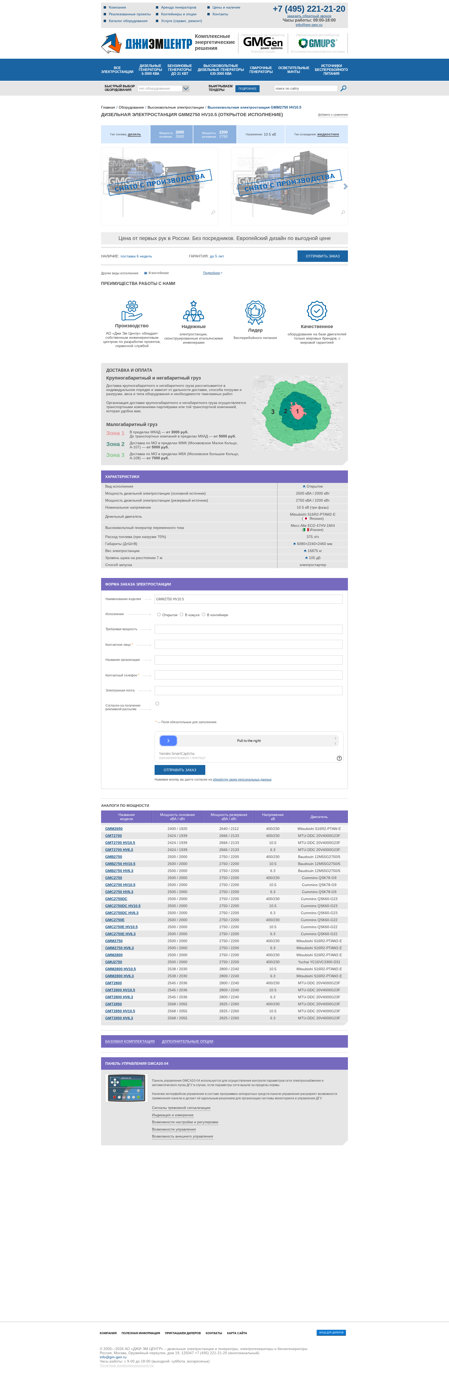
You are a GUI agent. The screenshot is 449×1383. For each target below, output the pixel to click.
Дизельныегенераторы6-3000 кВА (150, 70)
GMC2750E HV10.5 (121, 927)
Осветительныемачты (293, 70)
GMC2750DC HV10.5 (123, 906)
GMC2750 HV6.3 (119, 892)
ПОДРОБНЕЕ (247, 88)
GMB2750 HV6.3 (119, 871)
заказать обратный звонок (309, 16)
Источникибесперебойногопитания (331, 70)
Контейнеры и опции (178, 14)
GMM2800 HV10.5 (120, 969)
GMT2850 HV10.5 (120, 1011)
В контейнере (217, 615)
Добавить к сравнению (333, 114)
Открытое (170, 615)
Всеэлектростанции (117, 70)
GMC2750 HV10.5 (120, 885)
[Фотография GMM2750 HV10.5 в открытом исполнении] (159, 182)
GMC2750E (114, 920)
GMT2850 (113, 1004)
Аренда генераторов (178, 7)
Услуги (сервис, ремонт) (181, 21)
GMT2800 (113, 983)
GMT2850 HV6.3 (119, 1018)
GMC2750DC (116, 899)
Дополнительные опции (187, 1041)
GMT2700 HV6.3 (119, 850)
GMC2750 (113, 878)
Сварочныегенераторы (261, 70)
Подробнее (211, 273)
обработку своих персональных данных (242, 779)
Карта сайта (237, 1333)
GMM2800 (114, 955)
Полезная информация (141, 1333)
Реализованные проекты (130, 14)
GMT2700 (113, 836)
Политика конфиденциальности (127, 1365)
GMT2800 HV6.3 (119, 997)
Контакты (220, 14)
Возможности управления (174, 1129)
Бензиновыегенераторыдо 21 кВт (180, 70)
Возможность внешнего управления (182, 1136)
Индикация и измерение (173, 1115)
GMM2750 (114, 941)
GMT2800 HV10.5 (120, 990)
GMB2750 (113, 857)
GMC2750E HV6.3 (120, 934)
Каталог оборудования (128, 21)
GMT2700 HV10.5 (120, 843)
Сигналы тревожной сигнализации (181, 1108)
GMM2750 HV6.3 (119, 948)
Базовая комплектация (130, 1041)
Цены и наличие (226, 7)
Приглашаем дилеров (183, 1333)
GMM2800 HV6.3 (119, 976)
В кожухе (192, 615)
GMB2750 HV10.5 (120, 864)
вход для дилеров (331, 1332)
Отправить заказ (323, 256)
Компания (117, 7)
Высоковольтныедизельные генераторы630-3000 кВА (221, 70)
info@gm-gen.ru (309, 25)
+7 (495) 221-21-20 (309, 9)
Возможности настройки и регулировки (185, 1122)
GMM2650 (114, 829)
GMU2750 (113, 962)
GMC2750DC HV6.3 (121, 913)
